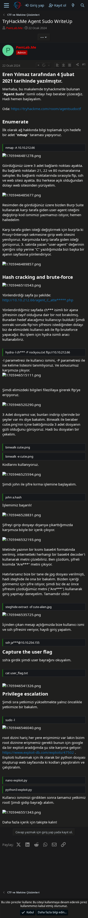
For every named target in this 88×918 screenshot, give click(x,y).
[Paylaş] (77, 64)
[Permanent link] (64, 81)
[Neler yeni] (73, 5)
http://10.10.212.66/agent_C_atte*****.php (37, 300)
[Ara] (82, 5)
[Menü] (6, 5)
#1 (84, 64)
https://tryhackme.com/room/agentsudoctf (46, 108)
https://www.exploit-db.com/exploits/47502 (38, 752)
